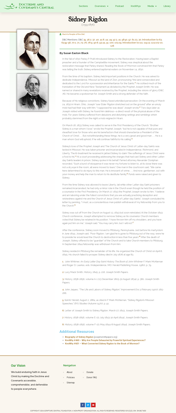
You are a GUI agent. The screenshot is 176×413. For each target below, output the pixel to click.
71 (78, 42)
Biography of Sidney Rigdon (79, 337)
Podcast (119, 6)
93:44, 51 (103, 42)
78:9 (90, 42)
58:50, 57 (126, 39)
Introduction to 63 (152, 39)
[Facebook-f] (82, 405)
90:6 (96, 42)
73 (82, 42)
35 (84, 39)
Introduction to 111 (133, 42)
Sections (83, 6)
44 (106, 39)
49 (110, 39)
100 (111, 42)
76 (85, 42)
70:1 (74, 42)
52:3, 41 (117, 39)
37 (93, 39)
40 (97, 39)
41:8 (102, 39)
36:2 (89, 39)
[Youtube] (93, 405)
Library (166, 6)
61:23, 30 (136, 39)
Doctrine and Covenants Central (36, 6)
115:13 (147, 42)
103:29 (118, 42)
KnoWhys (136, 6)
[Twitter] (88, 405)
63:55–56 (66, 42)
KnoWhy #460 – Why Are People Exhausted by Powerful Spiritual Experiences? (105, 340)
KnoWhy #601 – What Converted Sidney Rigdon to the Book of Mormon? (102, 343)
